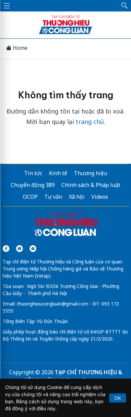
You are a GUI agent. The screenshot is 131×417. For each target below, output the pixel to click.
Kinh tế (58, 173)
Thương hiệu (90, 173)
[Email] (33, 248)
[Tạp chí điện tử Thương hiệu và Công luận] (66, 225)
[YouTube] (19, 248)
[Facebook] (6, 248)
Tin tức (33, 173)
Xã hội (77, 196)
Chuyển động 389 (33, 185)
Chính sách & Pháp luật (90, 185)
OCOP (30, 196)
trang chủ (90, 122)
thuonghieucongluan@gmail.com (52, 303)
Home (19, 48)
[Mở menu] (7, 6)
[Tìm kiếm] (125, 6)
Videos (99, 196)
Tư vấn (53, 196)
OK (117, 398)
